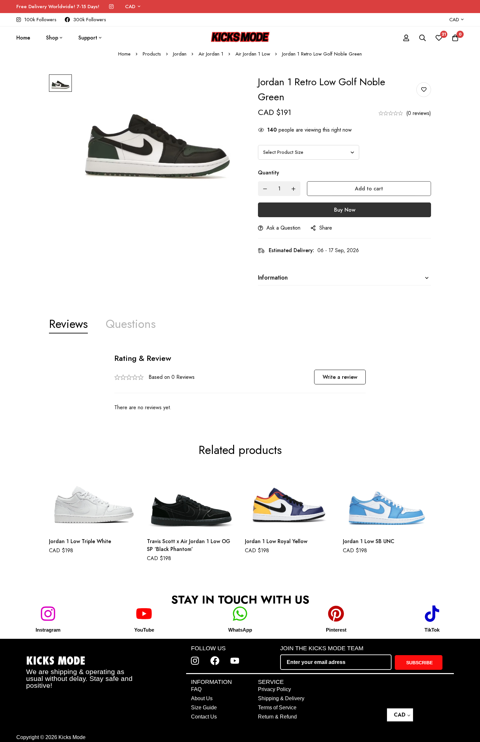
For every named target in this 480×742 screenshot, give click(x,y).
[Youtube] (235, 661)
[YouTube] (144, 613)
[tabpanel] (240, 382)
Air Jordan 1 (211, 53)
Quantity (268, 172)
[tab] (68, 324)
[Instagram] (111, 7)
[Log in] (406, 37)
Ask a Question (283, 228)
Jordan (179, 53)
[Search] (422, 37)
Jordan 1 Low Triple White (80, 541)
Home (124, 53)
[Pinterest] (336, 613)
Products (152, 53)
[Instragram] (48, 613)
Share (325, 228)
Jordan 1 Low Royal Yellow (276, 541)
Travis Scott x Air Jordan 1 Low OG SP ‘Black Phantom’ (188, 545)
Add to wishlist (423, 89)
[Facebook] (215, 661)
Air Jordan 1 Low (252, 53)
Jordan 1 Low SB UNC (368, 541)
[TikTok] (432, 613)
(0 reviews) (418, 113)
